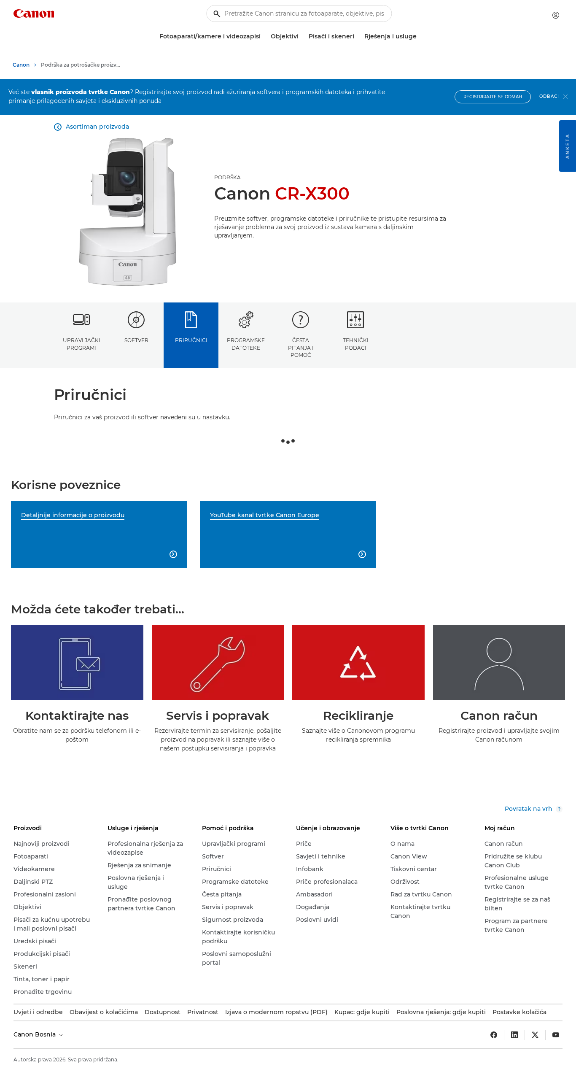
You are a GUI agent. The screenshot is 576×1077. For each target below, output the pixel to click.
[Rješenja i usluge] (420, 36)
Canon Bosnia (35, 1034)
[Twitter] (535, 1034)
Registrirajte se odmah (492, 97)
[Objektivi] (302, 36)
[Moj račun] (556, 15)
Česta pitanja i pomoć (301, 347)
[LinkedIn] (514, 1034)
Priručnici (191, 340)
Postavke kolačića (519, 1012)
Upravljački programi (81, 344)
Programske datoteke (246, 344)
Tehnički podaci (356, 344)
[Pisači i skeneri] (357, 36)
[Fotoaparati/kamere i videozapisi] (264, 36)
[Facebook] (493, 1034)
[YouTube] (555, 1034)
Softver (136, 340)
